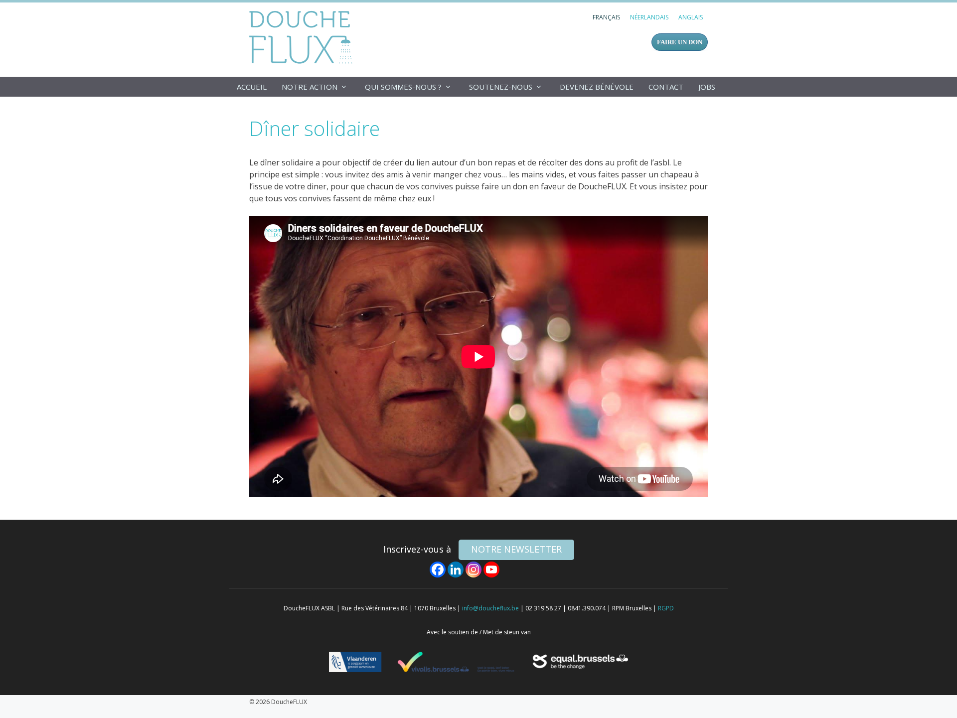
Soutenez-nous (500, 87)
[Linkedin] (456, 569)
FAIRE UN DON (679, 42)
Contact (665, 87)
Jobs (706, 87)
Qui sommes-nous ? (403, 87)
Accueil (252, 87)
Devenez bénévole (597, 87)
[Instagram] (473, 569)
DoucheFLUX (302, 36)
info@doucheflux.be (490, 608)
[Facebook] (438, 569)
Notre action (309, 87)
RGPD (666, 608)
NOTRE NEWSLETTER (516, 549)
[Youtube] (491, 569)
